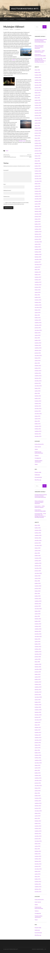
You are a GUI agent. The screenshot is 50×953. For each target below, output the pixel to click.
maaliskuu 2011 (38, 431)
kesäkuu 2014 (38, 340)
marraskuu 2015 (38, 307)
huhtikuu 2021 (38, 193)
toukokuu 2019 (38, 226)
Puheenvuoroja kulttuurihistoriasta (39, 452)
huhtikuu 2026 (38, 77)
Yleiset (7, 150)
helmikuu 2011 (38, 433)
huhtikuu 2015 (38, 320)
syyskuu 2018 (37, 244)
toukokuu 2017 (38, 277)
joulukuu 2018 (38, 239)
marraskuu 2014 (38, 330)
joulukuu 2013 (38, 352)
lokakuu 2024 (37, 120)
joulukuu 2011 (38, 411)
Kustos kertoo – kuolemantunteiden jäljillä (40, 55)
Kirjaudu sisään (38, 472)
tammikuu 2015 (38, 325)
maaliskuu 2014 (38, 347)
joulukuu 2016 (38, 287)
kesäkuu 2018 (38, 246)
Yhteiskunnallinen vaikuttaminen (38, 461)
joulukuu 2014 (38, 327)
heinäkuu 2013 (38, 365)
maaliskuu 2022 (38, 173)
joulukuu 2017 (38, 262)
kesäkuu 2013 (38, 368)
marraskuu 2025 (38, 90)
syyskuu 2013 (37, 360)
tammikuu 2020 (38, 214)
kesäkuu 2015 (38, 317)
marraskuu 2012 (38, 385)
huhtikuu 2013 (38, 373)
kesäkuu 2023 (38, 140)
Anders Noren (40, 949)
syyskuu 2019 (37, 221)
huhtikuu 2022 (38, 171)
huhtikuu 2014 (38, 345)
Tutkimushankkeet (21, 19)
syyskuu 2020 (37, 203)
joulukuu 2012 (38, 383)
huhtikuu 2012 (38, 403)
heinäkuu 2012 (38, 395)
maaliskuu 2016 (38, 304)
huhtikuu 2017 (38, 279)
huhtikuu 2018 (38, 251)
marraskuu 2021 (38, 181)
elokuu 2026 (37, 69)
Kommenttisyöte (38, 477)
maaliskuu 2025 (38, 107)
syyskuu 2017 (37, 267)
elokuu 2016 (37, 294)
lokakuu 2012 (37, 388)
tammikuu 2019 (38, 236)
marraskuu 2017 (38, 264)
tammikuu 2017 (38, 284)
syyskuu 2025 (37, 95)
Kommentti (6, 170)
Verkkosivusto (6, 196)
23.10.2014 (5, 29)
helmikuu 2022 (38, 176)
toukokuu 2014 (38, 342)
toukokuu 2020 (38, 208)
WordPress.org (38, 479)
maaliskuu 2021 (38, 196)
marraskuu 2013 (38, 355)
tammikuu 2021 (38, 198)
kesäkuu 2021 (38, 188)
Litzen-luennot (38, 446)
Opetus (36, 449)
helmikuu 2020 (38, 211)
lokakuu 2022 (37, 155)
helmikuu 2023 (38, 148)
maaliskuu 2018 (38, 254)
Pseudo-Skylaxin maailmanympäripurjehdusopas (9, 156)
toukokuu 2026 (38, 75)
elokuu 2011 (37, 421)
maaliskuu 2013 (38, 375)
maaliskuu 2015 (38, 322)
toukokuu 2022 (38, 168)
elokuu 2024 (37, 125)
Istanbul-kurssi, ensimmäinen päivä (25, 156)
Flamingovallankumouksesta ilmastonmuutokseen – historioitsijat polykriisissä (41, 41)
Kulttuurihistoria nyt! (25, 9)
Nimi (4, 184)
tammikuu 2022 (38, 178)
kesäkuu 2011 (38, 423)
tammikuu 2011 (38, 436)
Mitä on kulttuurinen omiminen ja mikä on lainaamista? (39, 47)
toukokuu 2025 (38, 102)
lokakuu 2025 (37, 92)
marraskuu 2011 (38, 413)
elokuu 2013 (37, 363)
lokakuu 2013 (37, 358)
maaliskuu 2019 (38, 231)
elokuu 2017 (37, 269)
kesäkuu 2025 (38, 100)
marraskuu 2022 (38, 153)
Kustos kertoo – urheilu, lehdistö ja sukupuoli (40, 51)
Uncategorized (38, 458)
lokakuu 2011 (37, 416)
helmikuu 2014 (38, 350)
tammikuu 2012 (38, 408)
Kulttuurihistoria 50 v (39, 444)
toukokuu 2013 (38, 370)
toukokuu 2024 (38, 130)
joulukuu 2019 (38, 216)
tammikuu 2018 (38, 259)
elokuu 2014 (37, 337)
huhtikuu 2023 (38, 143)
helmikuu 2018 (38, 256)
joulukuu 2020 (38, 201)
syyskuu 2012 (37, 390)
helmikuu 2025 (38, 110)
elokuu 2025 (37, 97)
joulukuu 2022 (38, 150)
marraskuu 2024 (38, 117)
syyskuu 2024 (37, 123)
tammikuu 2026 (38, 85)
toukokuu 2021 (38, 191)
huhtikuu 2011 (38, 428)
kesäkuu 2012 (38, 398)
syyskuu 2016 (37, 292)
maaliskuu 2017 (38, 282)
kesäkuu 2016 (38, 297)
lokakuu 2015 (37, 310)
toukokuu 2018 (38, 249)
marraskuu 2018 (38, 241)
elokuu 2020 (37, 206)
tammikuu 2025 (38, 112)
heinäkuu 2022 (38, 163)
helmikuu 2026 (38, 82)
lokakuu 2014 (37, 332)
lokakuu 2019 (37, 219)
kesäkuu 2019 (38, 224)
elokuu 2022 (37, 160)
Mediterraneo (22, 140)
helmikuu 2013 (38, 378)
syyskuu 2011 (37, 418)
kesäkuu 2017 (38, 274)
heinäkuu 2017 (38, 272)
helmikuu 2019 (38, 234)
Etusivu (5, 19)
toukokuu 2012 (38, 401)
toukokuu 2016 (38, 299)
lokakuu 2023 (37, 135)
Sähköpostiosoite (7, 190)
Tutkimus (37, 455)
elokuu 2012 (37, 393)
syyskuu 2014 (37, 335)
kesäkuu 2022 (38, 166)
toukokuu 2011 (38, 426)
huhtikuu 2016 (38, 302)
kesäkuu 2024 (38, 128)
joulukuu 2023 (38, 133)
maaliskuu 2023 (38, 145)
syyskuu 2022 (37, 158)
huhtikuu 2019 (38, 229)
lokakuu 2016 (37, 289)
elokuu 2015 (37, 315)
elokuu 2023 (37, 138)
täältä (13, 59)
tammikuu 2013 (38, 380)
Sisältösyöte (37, 474)
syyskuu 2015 (37, 312)
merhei (11, 29)
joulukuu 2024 (38, 115)
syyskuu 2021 (37, 186)
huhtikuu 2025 (38, 105)
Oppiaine (12, 19)
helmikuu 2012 (38, 406)
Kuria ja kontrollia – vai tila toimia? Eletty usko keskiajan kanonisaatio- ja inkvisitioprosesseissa (40, 60)
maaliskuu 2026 (38, 80)
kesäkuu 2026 (38, 72)
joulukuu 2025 (38, 87)
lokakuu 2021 (37, 183)
